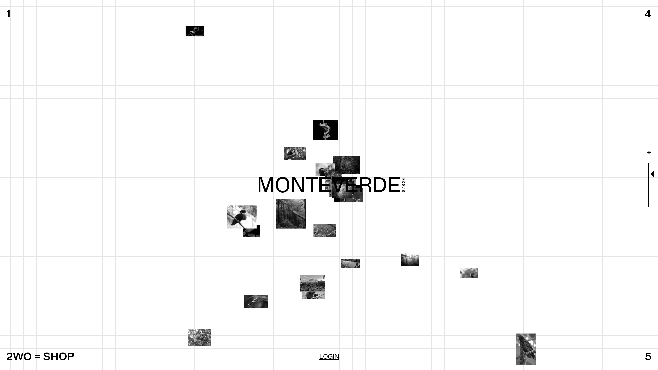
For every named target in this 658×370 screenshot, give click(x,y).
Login (329, 356)
